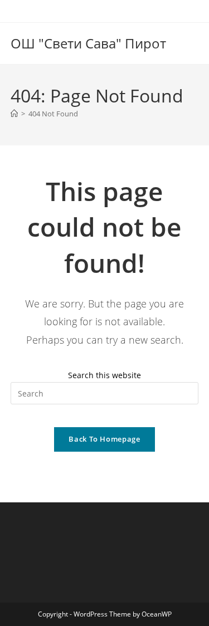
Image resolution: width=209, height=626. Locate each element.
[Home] (14, 114)
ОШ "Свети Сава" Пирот (88, 43)
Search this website (104, 375)
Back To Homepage (104, 439)
